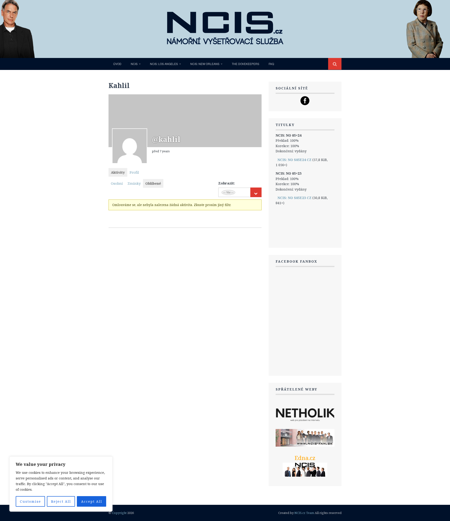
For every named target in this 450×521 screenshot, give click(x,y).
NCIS (134, 64)
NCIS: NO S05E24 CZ (294, 159)
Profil (134, 172)
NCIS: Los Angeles (164, 64)
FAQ (271, 64)
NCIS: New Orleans (204, 64)
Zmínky (134, 183)
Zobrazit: (226, 183)
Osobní (117, 183)
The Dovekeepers (245, 64)
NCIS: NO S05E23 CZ (294, 197)
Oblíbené (153, 183)
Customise (30, 501)
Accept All (91, 501)
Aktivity (118, 172)
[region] (60, 484)
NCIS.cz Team (304, 513)
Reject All (61, 501)
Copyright (119, 513)
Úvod (117, 64)
